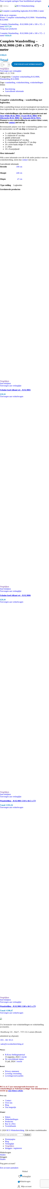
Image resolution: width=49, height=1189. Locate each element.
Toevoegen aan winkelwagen (28, 64)
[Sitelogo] (24, 6)
